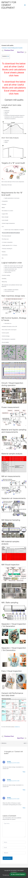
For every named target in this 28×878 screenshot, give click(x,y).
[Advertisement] (14, 25)
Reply (24, 771)
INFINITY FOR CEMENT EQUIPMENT (8, 5)
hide (8, 56)
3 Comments (4, 47)
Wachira (9, 761)
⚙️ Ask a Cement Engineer (18, 874)
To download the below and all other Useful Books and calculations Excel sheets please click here (14, 69)
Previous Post (9, 50)
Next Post (20, 52)
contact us (17, 726)
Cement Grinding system (13, 47)
